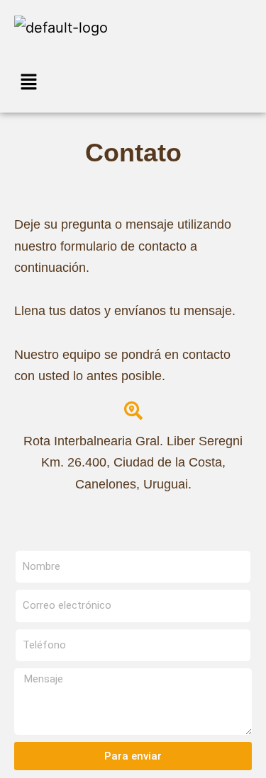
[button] (133, 83)
